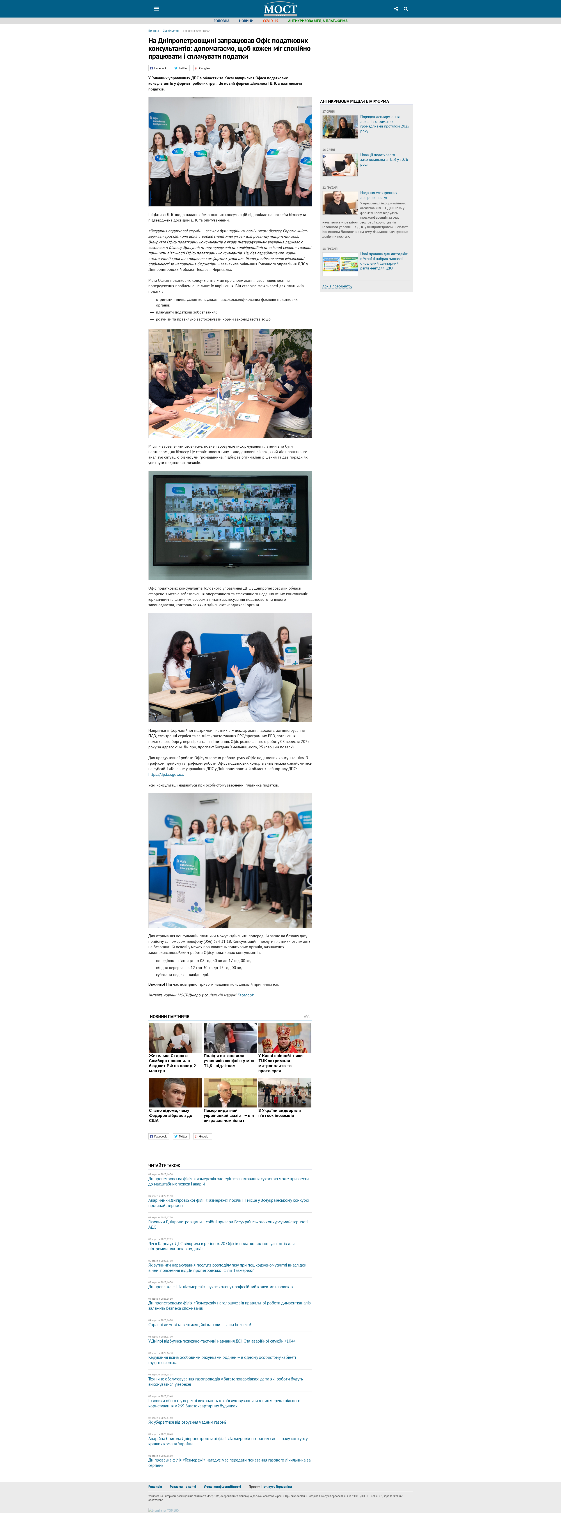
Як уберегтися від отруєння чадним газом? (187, 1422)
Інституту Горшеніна (276, 1486)
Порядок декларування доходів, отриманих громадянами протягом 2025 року (384, 123)
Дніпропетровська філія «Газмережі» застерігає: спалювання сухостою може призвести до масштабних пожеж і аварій (228, 1181)
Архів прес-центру (337, 286)
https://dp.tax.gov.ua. (166, 774)
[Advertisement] (357, 59)
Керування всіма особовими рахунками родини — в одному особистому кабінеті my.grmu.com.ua (222, 1359)
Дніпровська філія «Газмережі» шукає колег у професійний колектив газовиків (220, 1287)
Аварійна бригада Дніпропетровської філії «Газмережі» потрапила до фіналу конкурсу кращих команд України (227, 1441)
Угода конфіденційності (222, 1486)
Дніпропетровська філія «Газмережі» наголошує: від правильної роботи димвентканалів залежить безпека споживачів (229, 1305)
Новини (246, 20)
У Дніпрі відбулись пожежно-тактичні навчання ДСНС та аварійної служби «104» (222, 1341)
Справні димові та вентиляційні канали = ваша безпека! (199, 1324)
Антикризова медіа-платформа (318, 20)
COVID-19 (271, 20)
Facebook (245, 994)
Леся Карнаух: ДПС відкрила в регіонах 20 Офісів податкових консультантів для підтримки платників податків (221, 1246)
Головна (221, 20)
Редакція (155, 1486)
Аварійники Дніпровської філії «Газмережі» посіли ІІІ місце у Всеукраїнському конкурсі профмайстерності (228, 1202)
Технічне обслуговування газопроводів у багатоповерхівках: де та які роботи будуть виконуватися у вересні (225, 1381)
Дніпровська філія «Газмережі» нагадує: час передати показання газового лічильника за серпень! (229, 1462)
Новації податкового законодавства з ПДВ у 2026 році (384, 159)
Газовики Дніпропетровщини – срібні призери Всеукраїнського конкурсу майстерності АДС (228, 1224)
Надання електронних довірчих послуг (378, 195)
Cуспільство (171, 31)
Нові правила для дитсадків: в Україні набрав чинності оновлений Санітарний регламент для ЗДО (384, 261)
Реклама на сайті (183, 1486)
